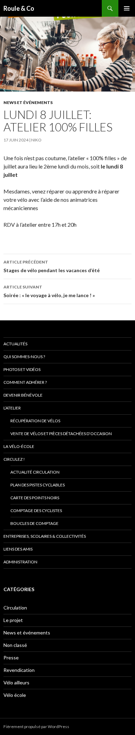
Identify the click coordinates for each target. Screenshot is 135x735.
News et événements (28, 102)
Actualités (15, 343)
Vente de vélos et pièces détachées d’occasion (61, 433)
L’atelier (12, 407)
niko (36, 139)
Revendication (19, 670)
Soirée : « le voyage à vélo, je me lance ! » (49, 291)
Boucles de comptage (34, 523)
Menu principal (126, 8)
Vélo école (14, 695)
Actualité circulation (35, 472)
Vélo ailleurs (16, 682)
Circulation (15, 608)
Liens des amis (18, 549)
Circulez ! (14, 459)
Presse (11, 657)
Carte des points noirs (34, 497)
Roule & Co (18, 8)
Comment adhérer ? (25, 382)
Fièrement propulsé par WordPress (36, 726)
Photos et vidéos (21, 369)
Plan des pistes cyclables (37, 484)
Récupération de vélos (35, 420)
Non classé (15, 645)
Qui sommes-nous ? (24, 356)
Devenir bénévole (23, 395)
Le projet (13, 620)
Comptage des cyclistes (36, 510)
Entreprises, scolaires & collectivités (44, 536)
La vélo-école (18, 446)
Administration (20, 561)
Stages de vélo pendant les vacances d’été (51, 266)
